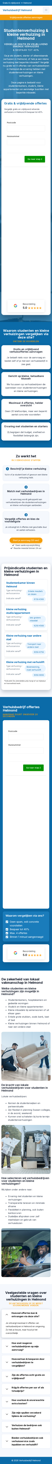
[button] (26, 1314)
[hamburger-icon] (46, 10)
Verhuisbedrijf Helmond (17, 10)
